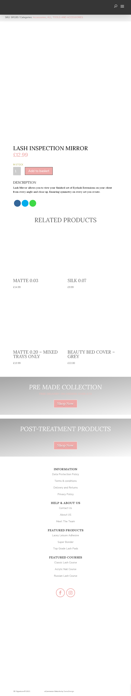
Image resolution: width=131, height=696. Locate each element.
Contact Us (65, 508)
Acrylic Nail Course (65, 569)
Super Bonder (66, 542)
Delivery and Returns (65, 487)
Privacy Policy (65, 494)
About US (65, 514)
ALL (49, 17)
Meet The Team (65, 521)
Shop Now (65, 404)
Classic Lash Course (65, 562)
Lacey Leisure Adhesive (65, 535)
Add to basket (38, 171)
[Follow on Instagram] (70, 592)
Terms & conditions (65, 481)
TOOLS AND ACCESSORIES (68, 17)
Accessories (39, 17)
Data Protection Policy (65, 474)
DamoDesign (69, 691)
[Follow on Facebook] (60, 592)
